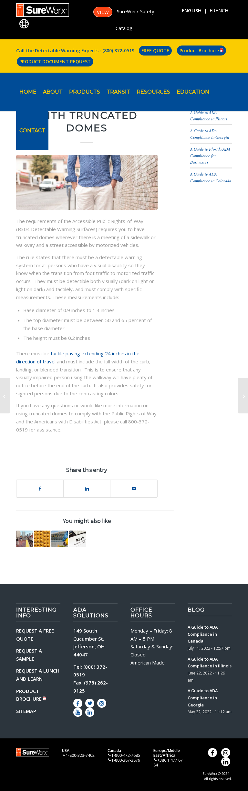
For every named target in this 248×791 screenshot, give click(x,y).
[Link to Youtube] (77, 712)
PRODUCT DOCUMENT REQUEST (55, 61)
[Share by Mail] (133, 489)
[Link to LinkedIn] (89, 712)
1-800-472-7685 (125, 755)
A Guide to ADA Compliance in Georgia (203, 697)
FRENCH (219, 10)
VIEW (103, 12)
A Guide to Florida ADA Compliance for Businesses (210, 155)
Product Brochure (200, 50)
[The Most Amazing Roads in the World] (5, 395)
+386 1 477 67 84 (168, 762)
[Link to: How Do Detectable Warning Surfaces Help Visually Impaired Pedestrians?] (24, 539)
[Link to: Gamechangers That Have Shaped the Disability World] (77, 539)
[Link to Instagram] (101, 703)
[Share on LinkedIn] (87, 489)
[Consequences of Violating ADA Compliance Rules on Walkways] (243, 395)
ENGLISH (192, 10)
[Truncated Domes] (87, 182)
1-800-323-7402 (80, 755)
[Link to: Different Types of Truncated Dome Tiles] (59, 539)
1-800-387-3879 (125, 760)
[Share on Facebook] (39, 489)
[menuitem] (28, 92)
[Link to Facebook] (77, 703)
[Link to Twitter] (89, 703)
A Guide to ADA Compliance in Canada (203, 634)
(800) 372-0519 (118, 50)
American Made (147, 662)
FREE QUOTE (155, 50)
